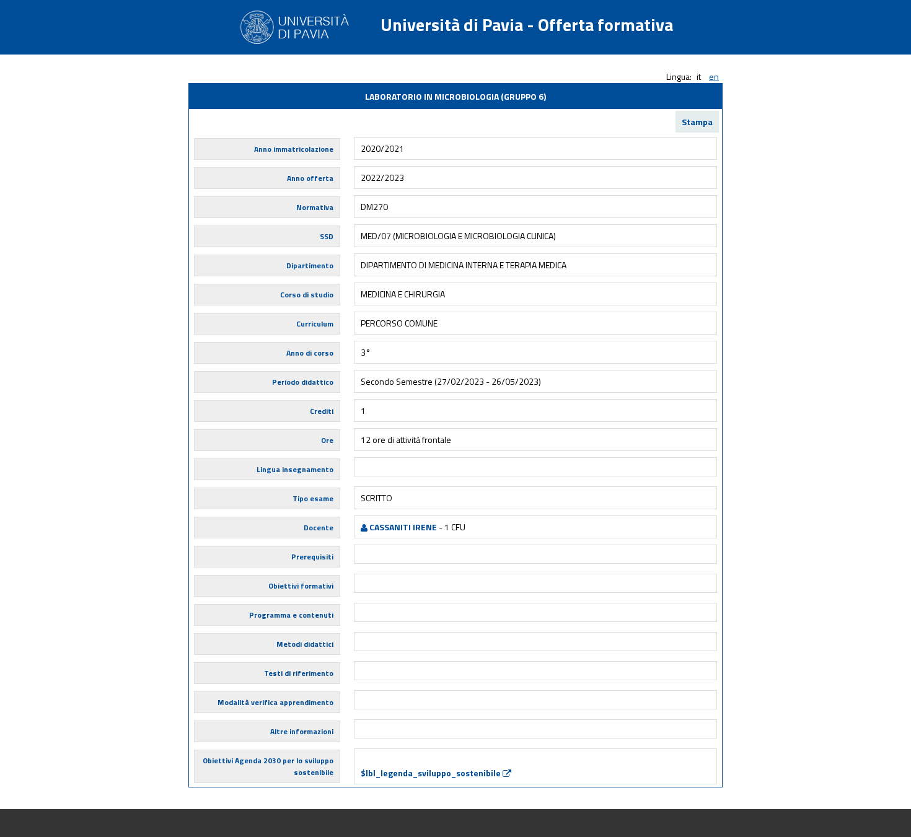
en (714, 76)
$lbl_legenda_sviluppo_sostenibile (432, 772)
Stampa (697, 121)
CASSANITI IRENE (402, 526)
